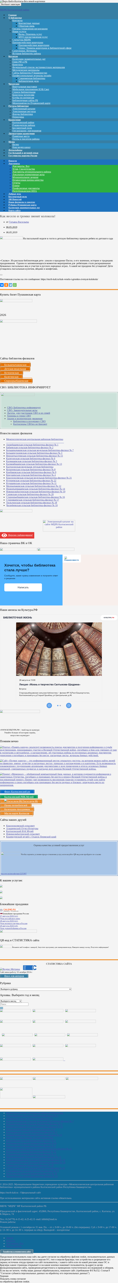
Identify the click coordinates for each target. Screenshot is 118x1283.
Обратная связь (26, 26)
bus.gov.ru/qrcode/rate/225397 (14, 873)
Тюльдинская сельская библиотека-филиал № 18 (31, 502)
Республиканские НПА (24, 191)
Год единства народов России (22, 155)
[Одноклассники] (6, 285)
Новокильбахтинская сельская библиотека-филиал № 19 (35, 491)
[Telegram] (10, 285)
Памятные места (21, 136)
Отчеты (16, 182)
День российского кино (10, 918)
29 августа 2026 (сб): (9, 926)
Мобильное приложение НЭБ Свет (30, 89)
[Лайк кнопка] (1, 274)
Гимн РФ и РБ (19, 61)
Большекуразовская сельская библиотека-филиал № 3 (34, 453)
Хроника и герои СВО (19, 415)
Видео (15, 144)
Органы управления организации (30, 28)
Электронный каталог (23, 108)
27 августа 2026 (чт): (9, 916)
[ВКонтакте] (2, 285)
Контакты (17, 20)
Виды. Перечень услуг (30, 34)
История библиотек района (26, 53)
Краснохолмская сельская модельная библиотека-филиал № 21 (39, 478)
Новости (10, 1240)
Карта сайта (14, 210)
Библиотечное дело (28, 81)
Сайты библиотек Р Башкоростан (29, 73)
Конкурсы (17, 64)
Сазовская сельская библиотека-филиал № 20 (30, 494)
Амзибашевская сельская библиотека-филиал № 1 (32, 444)
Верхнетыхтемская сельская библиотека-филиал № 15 (34, 455)
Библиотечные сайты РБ (25, 100)
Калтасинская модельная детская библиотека (29, 466)
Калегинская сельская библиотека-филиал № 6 (30, 458)
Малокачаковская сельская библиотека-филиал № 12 (33, 486)
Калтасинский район (23, 122)
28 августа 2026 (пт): (9, 921)
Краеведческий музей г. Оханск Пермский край (31, 836)
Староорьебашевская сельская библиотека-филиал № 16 (35, 497)
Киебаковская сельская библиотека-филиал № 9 (31, 472)
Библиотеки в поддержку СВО (29, 421)
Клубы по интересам (23, 97)
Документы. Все (21, 166)
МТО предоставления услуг (33, 37)
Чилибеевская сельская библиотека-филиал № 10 (32, 505)
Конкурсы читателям (23, 95)
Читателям (13, 84)
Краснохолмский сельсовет (20, 825)
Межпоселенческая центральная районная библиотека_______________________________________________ (35, 440)
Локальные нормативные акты (28, 174)
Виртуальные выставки (24, 86)
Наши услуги (19, 31)
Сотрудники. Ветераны (24, 50)
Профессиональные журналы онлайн (31, 75)
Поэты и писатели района (25, 139)
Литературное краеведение (21, 133)
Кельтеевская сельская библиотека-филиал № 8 (30, 469)
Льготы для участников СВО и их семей (28, 413)
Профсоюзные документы (26, 188)
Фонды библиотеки (22, 114)
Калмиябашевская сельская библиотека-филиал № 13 (34, 464)
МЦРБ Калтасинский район (14, 9)
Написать (23, 587)
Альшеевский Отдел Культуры (22, 828)
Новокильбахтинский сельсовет (23, 834)
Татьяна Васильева (19, 222)
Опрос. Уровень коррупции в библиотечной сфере (44, 48)
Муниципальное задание (25, 177)
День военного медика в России (13, 923)
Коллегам (13, 56)
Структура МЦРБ (21, 39)
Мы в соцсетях (14, 1246)
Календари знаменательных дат (28, 59)
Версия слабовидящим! (20, 535)
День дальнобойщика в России (13, 928)
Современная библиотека (31, 78)
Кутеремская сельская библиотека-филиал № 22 (31, 480)
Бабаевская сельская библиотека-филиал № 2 (29, 447)
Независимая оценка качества (27, 180)
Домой (9, 1238)
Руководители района (23, 125)
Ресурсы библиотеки (18, 106)
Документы (14, 163)
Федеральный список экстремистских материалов (38, 67)
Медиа (11, 142)
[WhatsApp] (15, 285)
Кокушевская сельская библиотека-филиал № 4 (31, 475)
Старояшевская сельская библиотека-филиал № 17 (32, 500)
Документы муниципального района (31, 171)
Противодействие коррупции (27, 42)
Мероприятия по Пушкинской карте (31, 103)
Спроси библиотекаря (23, 92)
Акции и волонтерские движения (24, 418)
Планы (16, 185)
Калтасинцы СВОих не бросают (30, 424)
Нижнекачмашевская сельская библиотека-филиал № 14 (35, 489)
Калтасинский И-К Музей (19, 831)
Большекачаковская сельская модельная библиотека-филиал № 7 (40, 450)
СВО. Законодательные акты (22, 410)
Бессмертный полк (22, 128)
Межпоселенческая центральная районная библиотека (34, 1113)
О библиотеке (15, 18)
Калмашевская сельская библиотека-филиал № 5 (31, 461)
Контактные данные (29, 23)
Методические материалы (25, 70)
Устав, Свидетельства (23, 169)
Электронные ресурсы (24, 111)
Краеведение (14, 120)
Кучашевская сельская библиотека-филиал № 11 (31, 483)
